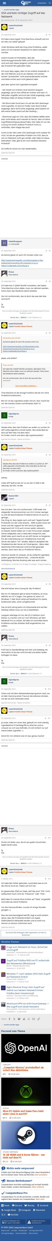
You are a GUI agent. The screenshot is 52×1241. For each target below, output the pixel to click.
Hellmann (10, 996)
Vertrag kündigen (7, 1233)
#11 (49, 718)
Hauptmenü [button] (4, 3)
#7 (50, 505)
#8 (50, 584)
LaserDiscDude (8, 20)
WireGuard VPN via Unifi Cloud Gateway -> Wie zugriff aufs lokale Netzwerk (28, 1005)
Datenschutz (33, 1233)
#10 (49, 689)
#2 (50, 251)
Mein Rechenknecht (8, 569)
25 (6, 1118)
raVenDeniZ (11, 952)
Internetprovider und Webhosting (26, 996)
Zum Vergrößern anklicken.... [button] (26, 386)
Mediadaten (23, 1230)
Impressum (5, 1230)
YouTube (14, 1214)
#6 (50, 455)
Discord (18, 1205)
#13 (49, 879)
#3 (50, 281)
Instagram (26, 1210)
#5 (50, 423)
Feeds (6, 1205)
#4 (50, 333)
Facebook (44, 1205)
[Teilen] (46, 34)
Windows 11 (22, 979)
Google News (10, 1210)
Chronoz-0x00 (11, 979)
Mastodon (40, 1210)
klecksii (9, 966)
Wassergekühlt (12, 1009)
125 (6, 1161)
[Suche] (50, 3)
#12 (49, 838)
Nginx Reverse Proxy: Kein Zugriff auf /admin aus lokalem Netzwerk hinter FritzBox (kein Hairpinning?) (25, 990)
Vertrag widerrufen (36, 1230)
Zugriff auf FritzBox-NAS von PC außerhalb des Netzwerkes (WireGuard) (28, 962)
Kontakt (14, 1230)
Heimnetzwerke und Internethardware (29, 952)
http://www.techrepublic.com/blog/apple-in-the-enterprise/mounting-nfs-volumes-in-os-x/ (22, 261)
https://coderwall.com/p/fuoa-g (15, 265)
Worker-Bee (14, 317)
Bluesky (30, 1205)
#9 (50, 645)
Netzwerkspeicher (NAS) (21, 966)
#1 (50, 35)
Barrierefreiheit (21, 1233)
